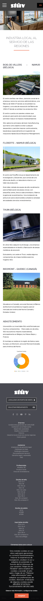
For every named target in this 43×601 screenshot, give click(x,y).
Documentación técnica (21, 453)
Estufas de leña (21, 480)
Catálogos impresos (21, 451)
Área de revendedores (21, 471)
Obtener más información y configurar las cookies (21, 591)
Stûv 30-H (21, 496)
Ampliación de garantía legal (21, 447)
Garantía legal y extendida (21, 455)
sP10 (21, 510)
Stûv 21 (21, 528)
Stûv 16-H (21, 494)
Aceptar (21, 596)
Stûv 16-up (21, 492)
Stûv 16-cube (21, 490)
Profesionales (21, 465)
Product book (21, 469)
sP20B (21, 512)
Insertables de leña (21, 522)
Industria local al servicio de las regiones (21, 435)
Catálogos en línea (21, 449)
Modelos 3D (21, 467)
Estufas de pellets (21, 508)
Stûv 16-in (21, 526)
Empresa (21, 423)
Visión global (21, 437)
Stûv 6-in (21, 524)
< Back (8, 17)
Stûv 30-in (21, 532)
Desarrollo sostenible (21, 429)
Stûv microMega (21, 537)
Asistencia (21, 445)
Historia (21, 433)
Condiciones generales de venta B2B (21, 425)
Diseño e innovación (21, 431)
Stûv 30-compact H (21, 500)
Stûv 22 (21, 530)
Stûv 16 (21, 488)
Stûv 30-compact (21, 498)
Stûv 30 (21, 484)
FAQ (21, 457)
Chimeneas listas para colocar (21, 545)
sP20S (21, 514)
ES (40, 5)
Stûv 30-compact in (21, 534)
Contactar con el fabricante (21, 427)
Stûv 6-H (21, 482)
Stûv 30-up (21, 486)
